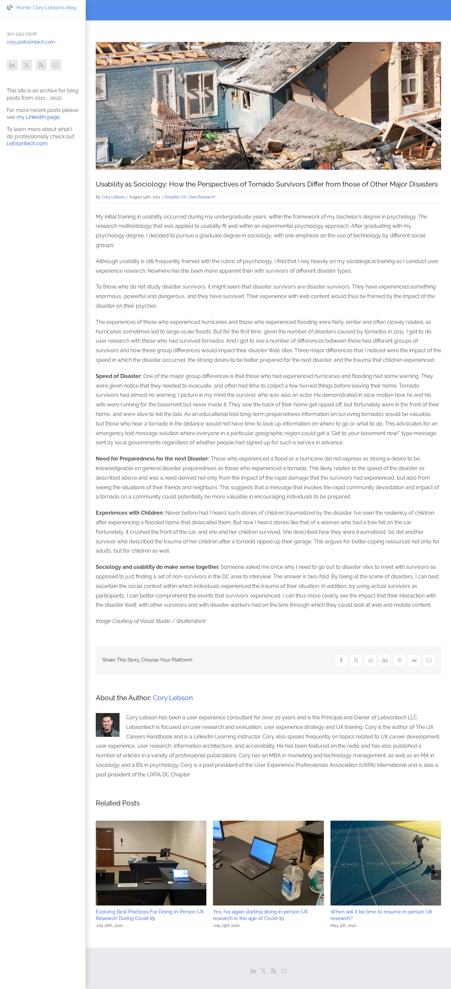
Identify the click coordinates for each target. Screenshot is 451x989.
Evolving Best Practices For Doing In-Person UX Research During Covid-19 (150, 915)
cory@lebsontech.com (31, 42)
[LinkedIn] (253, 970)
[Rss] (273, 970)
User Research (201, 197)
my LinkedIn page (38, 117)
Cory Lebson (113, 197)
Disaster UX (175, 197)
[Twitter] (263, 970)
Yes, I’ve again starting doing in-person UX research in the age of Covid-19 (260, 915)
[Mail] (284, 970)
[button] (101, 875)
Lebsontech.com (27, 143)
